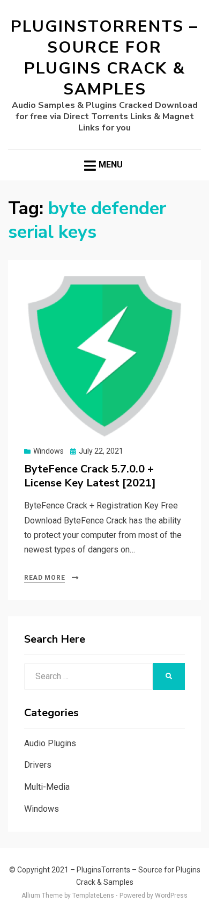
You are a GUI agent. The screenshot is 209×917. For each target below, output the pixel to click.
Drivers (37, 765)
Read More (44, 577)
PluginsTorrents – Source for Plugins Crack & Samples (104, 58)
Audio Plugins (50, 743)
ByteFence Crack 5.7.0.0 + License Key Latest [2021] (90, 476)
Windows (48, 451)
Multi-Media (47, 787)
